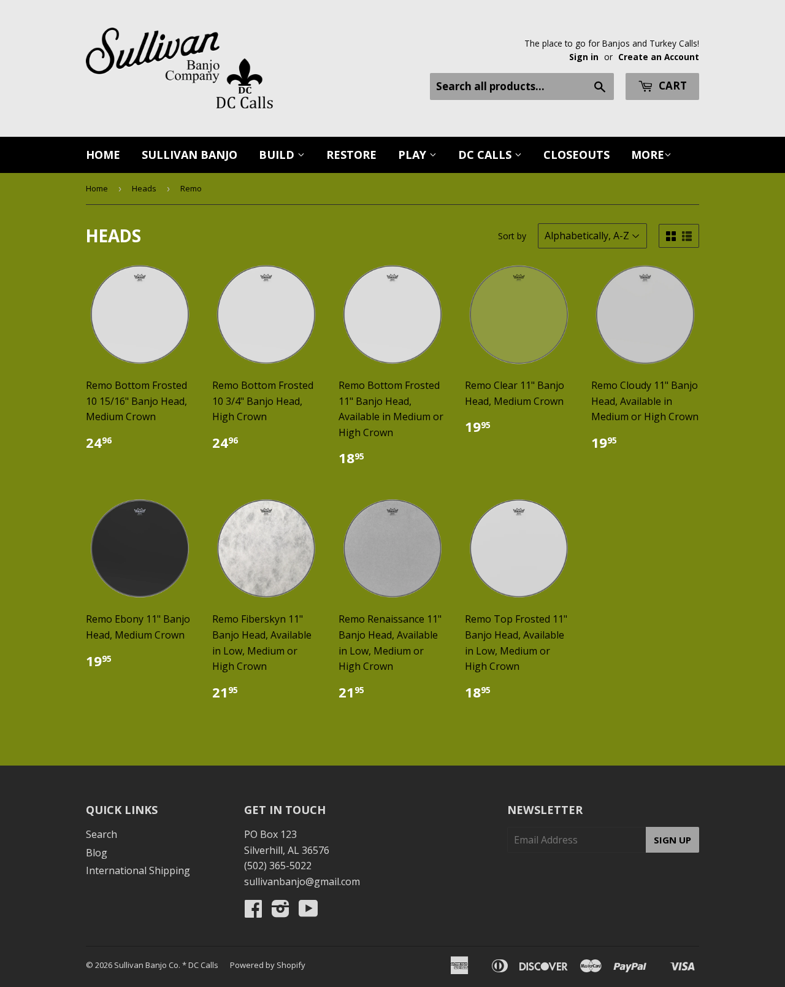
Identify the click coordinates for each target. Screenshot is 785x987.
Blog (96, 852)
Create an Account (658, 57)
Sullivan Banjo (189, 154)
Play (413, 154)
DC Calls (486, 154)
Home (103, 154)
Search (101, 834)
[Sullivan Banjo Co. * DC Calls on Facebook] (253, 912)
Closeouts (576, 154)
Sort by (512, 236)
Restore (351, 154)
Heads (144, 188)
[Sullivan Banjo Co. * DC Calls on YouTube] (308, 912)
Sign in (584, 57)
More (647, 154)
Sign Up (672, 840)
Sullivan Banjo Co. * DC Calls (166, 964)
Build (278, 154)
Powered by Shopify (267, 964)
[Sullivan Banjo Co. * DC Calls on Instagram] (280, 912)
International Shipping (138, 870)
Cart (671, 86)
